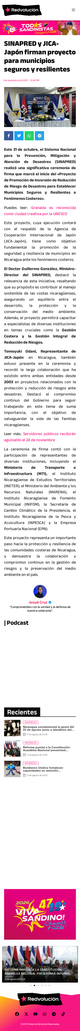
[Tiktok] (63, 1014)
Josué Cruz (40, 602)
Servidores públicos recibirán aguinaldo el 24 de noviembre (40, 437)
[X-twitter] (26, 1014)
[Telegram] (54, 1014)
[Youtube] (35, 1014)
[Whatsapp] (45, 1014)
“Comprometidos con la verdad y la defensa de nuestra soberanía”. (40, 608)
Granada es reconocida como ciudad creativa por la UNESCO (40, 211)
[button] (30, 985)
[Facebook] (17, 1014)
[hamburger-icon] (73, 10)
